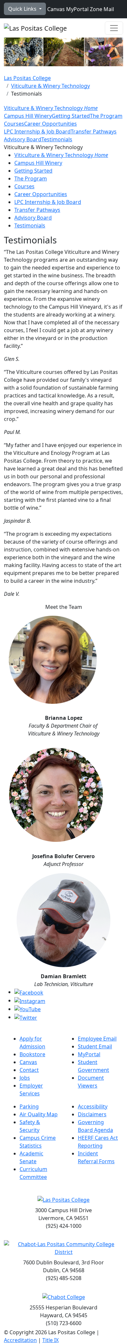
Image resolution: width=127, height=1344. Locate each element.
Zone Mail (101, 9)
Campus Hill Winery (28, 115)
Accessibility (92, 1106)
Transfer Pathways (94, 131)
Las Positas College (27, 78)
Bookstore (32, 1054)
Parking (29, 1106)
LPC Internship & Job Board (37, 131)
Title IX (50, 1340)
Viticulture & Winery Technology (50, 85)
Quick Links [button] (23, 8)
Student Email (95, 1046)
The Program (106, 115)
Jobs (25, 1077)
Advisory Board (22, 139)
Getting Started (71, 115)
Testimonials (56, 139)
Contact (29, 1070)
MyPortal (77, 9)
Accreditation (20, 1340)
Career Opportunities (50, 123)
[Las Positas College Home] (35, 28)
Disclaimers (92, 1114)
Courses (14, 123)
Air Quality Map (39, 1114)
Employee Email (97, 1038)
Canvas (55, 9)
